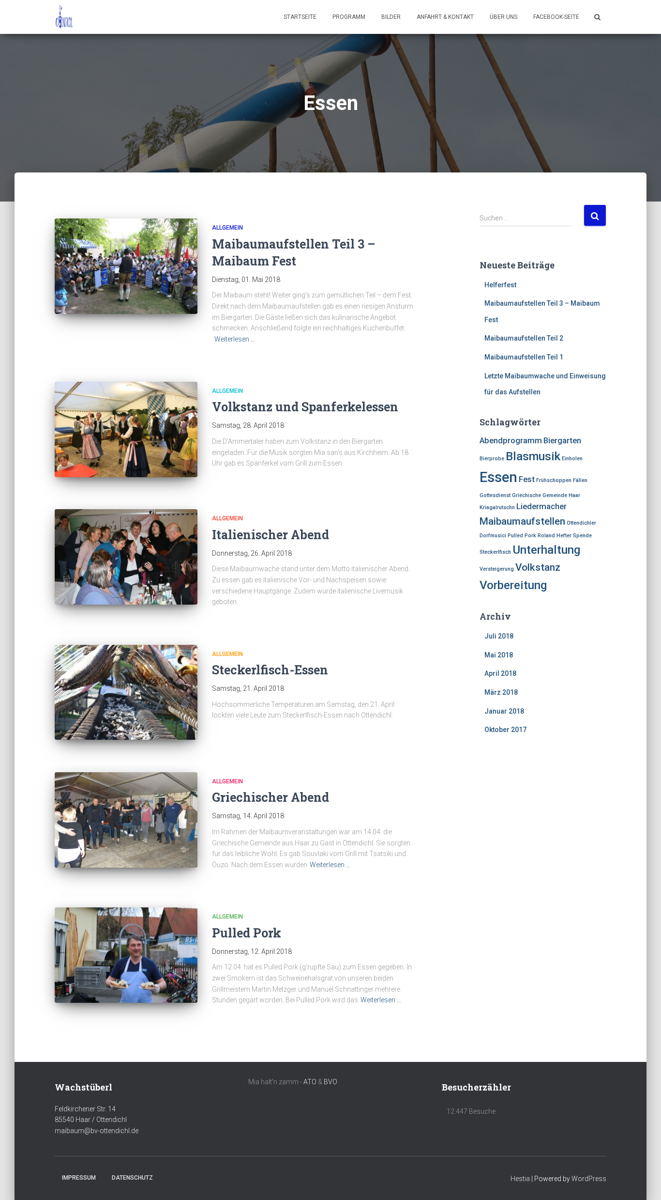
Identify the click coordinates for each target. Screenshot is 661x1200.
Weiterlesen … (234, 339)
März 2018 (501, 692)
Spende (582, 535)
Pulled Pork (246, 933)
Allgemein (227, 227)
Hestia (520, 1179)
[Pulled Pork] (126, 955)
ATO (309, 1082)
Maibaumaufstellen (522, 521)
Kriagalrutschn (497, 507)
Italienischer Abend (270, 535)
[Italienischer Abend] (126, 557)
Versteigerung (497, 569)
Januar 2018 (504, 711)
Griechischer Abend (270, 797)
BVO (330, 1082)
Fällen (580, 480)
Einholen (572, 458)
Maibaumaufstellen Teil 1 (523, 357)
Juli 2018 (498, 636)
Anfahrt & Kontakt (445, 17)
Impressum (79, 1177)
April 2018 (500, 673)
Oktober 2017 (505, 729)
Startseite (300, 17)
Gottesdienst (495, 495)
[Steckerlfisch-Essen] (126, 692)
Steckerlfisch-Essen (270, 670)
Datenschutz (132, 1177)
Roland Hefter (554, 535)
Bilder (391, 17)
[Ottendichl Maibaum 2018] (64, 17)
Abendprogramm (511, 440)
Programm (348, 17)
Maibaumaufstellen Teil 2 (523, 338)
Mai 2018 (498, 655)
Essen (498, 477)
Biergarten (562, 440)
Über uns (503, 17)
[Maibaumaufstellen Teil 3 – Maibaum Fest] (126, 266)
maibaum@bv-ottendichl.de (96, 1131)
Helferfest (500, 285)
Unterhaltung (546, 550)
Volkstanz (537, 567)
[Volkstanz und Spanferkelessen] (126, 429)
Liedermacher (541, 506)
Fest (527, 479)
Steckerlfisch (495, 552)
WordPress (588, 1179)
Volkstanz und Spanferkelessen (305, 407)
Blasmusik (533, 456)
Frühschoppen (553, 480)
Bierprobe (492, 458)
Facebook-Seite (556, 17)
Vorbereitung (513, 585)
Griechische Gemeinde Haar (546, 495)
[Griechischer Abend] (126, 820)
